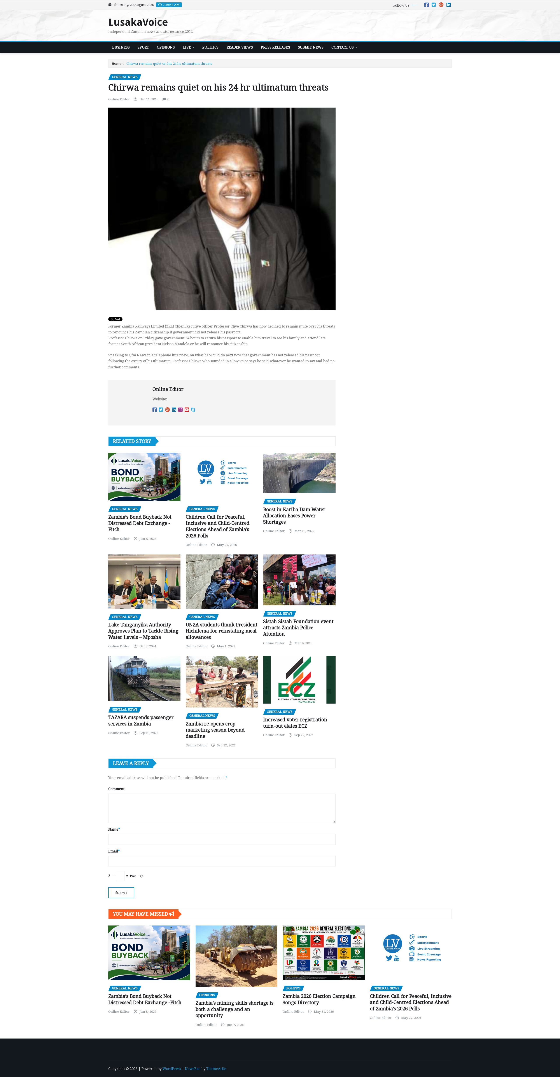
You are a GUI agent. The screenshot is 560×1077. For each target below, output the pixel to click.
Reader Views (240, 47)
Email (114, 851)
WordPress (172, 1069)
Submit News (311, 47)
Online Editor (119, 99)
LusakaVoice (138, 22)
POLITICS (210, 47)
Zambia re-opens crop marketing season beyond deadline (215, 730)
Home (116, 64)
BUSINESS (121, 47)
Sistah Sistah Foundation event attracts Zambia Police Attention (298, 628)
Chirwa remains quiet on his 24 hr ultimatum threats (169, 64)
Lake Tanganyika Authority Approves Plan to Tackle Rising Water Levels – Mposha (143, 631)
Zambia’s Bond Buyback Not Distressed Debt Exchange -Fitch (140, 523)
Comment (116, 789)
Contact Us (343, 47)
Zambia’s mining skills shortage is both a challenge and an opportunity (234, 1009)
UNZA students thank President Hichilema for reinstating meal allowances (221, 631)
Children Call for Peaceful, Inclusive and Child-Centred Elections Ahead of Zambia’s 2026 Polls (411, 1002)
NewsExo (192, 1069)
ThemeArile (216, 1069)
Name (114, 829)
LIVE (187, 47)
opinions (166, 47)
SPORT (143, 47)
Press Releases (275, 47)
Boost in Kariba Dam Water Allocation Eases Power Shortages (294, 516)
